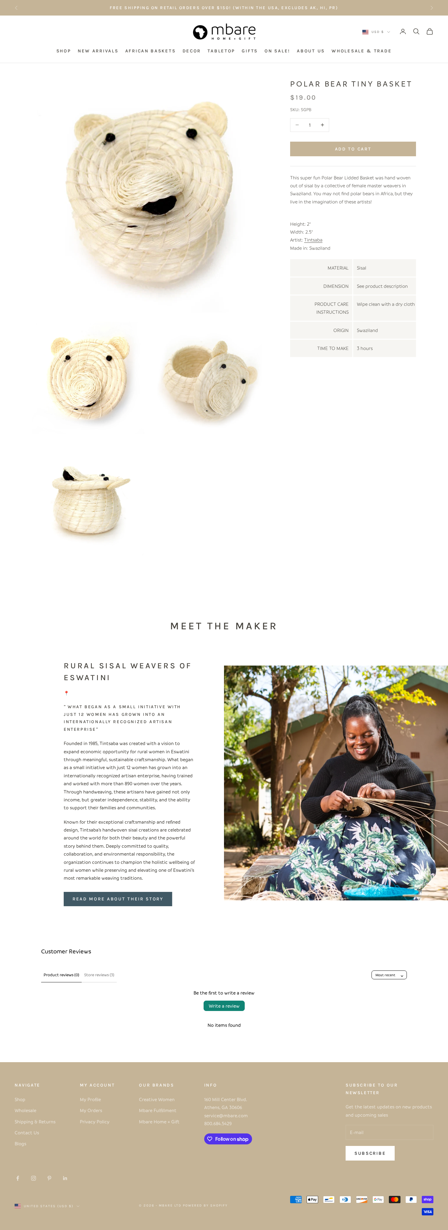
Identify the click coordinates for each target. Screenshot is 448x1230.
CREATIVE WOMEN (268, 7)
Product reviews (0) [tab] (61, 974)
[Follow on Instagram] (33, 1178)
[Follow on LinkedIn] (65, 1178)
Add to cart (353, 148)
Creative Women (157, 1099)
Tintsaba (313, 240)
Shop (20, 1099)
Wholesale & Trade (362, 51)
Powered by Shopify (205, 1205)
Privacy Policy (94, 1122)
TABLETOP (221, 51)
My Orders (91, 1110)
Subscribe (370, 1153)
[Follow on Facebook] (18, 1178)
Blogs (20, 1143)
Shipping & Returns (35, 1122)
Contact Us (27, 1132)
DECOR (192, 51)
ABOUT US (311, 51)
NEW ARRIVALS (98, 51)
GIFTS (250, 51)
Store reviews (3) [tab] (99, 974)
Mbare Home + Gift (159, 1122)
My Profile (90, 1099)
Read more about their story (118, 899)
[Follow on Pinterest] (49, 1178)
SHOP (63, 51)
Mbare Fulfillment (157, 1110)
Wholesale (25, 1110)
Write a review (224, 1006)
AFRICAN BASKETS (150, 51)
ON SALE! (277, 51)
